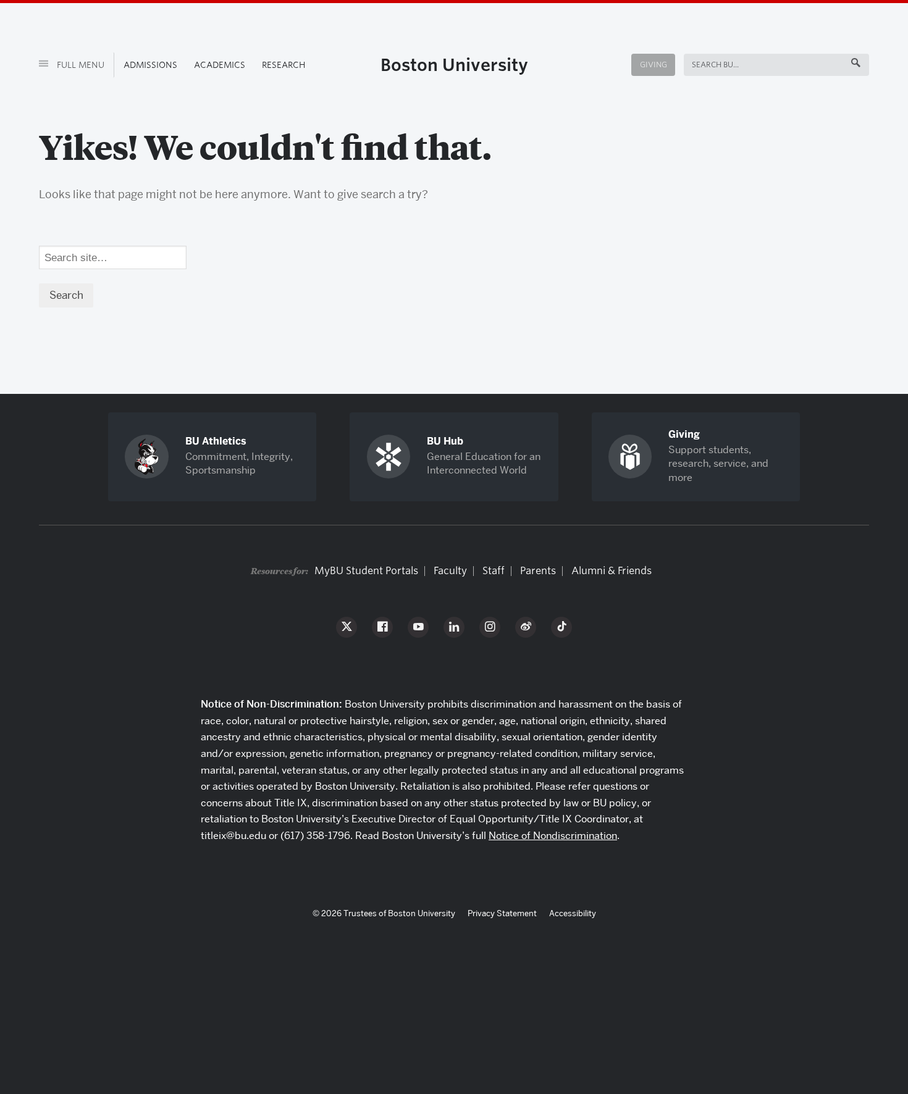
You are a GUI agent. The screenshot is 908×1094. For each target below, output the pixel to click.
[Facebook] (382, 627)
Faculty (450, 571)
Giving (653, 64)
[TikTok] (561, 627)
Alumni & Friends (611, 571)
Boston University (454, 65)
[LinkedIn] (454, 627)
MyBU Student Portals (366, 571)
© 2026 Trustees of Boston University (384, 913)
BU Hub (445, 441)
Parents (538, 571)
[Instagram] (489, 627)
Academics (219, 65)
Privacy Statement (502, 913)
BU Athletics (215, 441)
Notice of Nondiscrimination (553, 835)
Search (706, 64)
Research (284, 65)
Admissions (150, 65)
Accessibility (572, 913)
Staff (493, 571)
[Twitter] (346, 627)
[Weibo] (525, 627)
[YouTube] (418, 627)
